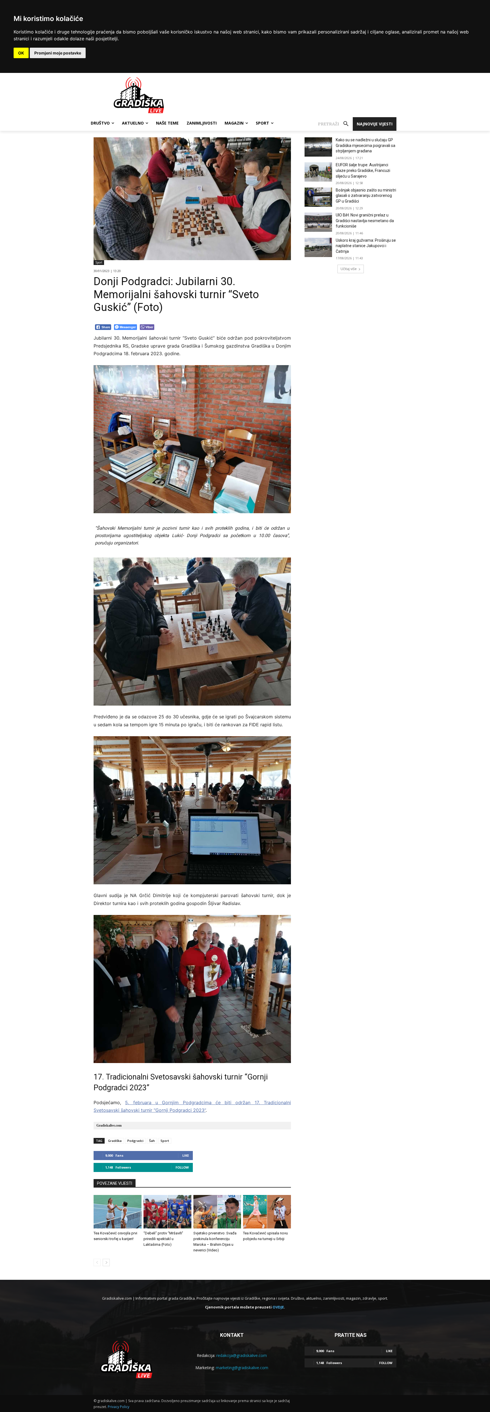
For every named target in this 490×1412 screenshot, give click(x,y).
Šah (152, 1141)
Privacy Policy (118, 1406)
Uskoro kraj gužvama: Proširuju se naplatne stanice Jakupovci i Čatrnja (366, 246)
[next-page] (106, 1262)
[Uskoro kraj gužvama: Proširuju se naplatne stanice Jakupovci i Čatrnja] (318, 247)
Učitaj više (349, 268)
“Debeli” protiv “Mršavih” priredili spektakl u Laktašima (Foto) (163, 1239)
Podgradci (135, 1141)
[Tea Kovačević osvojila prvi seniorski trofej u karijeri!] (117, 1211)
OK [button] (21, 52)
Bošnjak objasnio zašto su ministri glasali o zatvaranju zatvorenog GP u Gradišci (366, 195)
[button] (335, 124)
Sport (98, 262)
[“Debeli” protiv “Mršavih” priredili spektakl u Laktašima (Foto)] (167, 1211)
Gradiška (115, 1141)
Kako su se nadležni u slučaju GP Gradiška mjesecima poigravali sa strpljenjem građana (365, 145)
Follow (182, 1167)
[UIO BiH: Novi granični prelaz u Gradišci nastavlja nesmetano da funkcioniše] (318, 222)
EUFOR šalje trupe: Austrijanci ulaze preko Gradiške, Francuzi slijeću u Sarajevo (363, 170)
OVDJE (278, 1307)
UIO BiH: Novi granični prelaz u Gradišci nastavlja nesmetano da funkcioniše (365, 220)
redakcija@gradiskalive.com (241, 1355)
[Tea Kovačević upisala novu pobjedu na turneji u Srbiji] (267, 1211)
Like (185, 1155)
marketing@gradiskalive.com (242, 1367)
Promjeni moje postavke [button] (57, 52)
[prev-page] (97, 1262)
